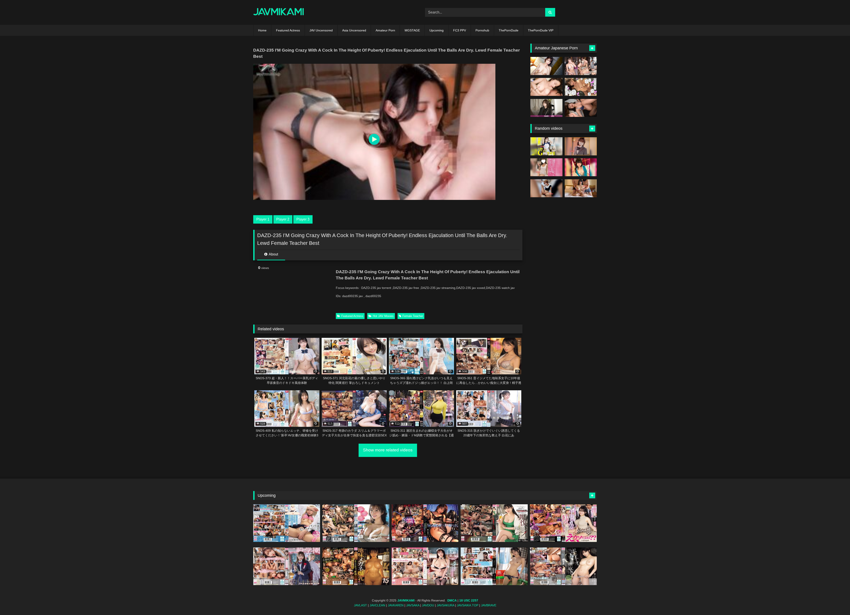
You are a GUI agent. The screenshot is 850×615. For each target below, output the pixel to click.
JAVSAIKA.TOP (467, 605)
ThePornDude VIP (540, 30)
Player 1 (262, 219)
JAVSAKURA (445, 605)
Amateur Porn (385, 30)
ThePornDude (508, 30)
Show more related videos (388, 450)
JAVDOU (428, 605)
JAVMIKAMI (406, 600)
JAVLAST (360, 605)
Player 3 (302, 219)
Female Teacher (412, 316)
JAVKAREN (396, 605)
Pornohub (482, 30)
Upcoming (436, 30)
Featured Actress (288, 30)
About (273, 254)
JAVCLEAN (377, 605)
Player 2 (282, 219)
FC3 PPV (459, 30)
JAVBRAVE (488, 605)
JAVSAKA (412, 605)
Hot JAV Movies (383, 316)
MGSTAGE (412, 30)
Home (262, 30)
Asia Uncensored (354, 30)
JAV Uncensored (321, 30)
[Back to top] (836, 602)
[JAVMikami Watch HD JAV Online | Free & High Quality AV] (278, 12)
